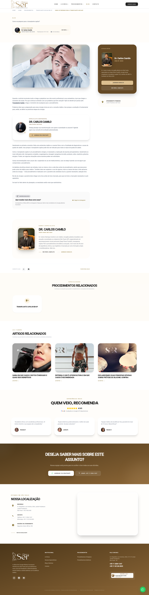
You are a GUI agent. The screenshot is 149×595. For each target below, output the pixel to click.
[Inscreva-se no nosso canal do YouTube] (24, 578)
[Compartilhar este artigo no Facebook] (28, 269)
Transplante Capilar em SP (44, 10)
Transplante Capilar (18, 103)
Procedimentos (76, 4)
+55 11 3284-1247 (116, 564)
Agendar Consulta (66, 252)
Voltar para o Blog (85, 269)
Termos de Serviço (99, 590)
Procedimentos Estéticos (84, 560)
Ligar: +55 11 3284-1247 (89, 473)
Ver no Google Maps (22, 532)
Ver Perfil (64, 29)
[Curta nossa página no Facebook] (19, 578)
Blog (88, 4)
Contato (95, 4)
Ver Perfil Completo (49, 252)
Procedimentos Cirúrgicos (84, 557)
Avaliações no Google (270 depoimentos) (77, 411)
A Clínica (64, 4)
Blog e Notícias (49, 563)
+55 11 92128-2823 (116, 566)
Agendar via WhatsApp (62, 473)
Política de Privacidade (86, 590)
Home (56, 4)
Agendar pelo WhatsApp (41, 135)
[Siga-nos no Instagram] (14, 578)
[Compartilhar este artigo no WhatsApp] (24, 269)
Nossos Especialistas (50, 560)
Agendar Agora (132, 4)
